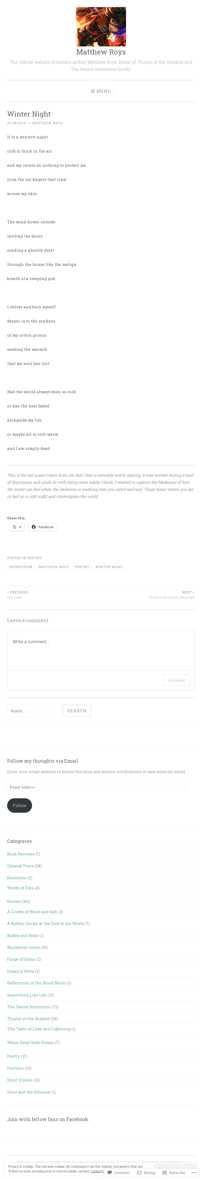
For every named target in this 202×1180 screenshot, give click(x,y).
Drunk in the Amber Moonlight (172, 594)
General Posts (20, 865)
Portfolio (15, 1068)
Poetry (34, 558)
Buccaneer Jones (23, 947)
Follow (19, 805)
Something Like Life (27, 995)
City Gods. (17, 594)
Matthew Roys (101, 51)
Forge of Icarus (21, 959)
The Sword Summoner (29, 1006)
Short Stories (19, 1079)
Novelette (17, 877)
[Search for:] (35, 710)
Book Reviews (20, 853)
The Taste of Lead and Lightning (38, 1028)
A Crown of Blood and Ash (32, 911)
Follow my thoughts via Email (42, 761)
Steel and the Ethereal (28, 1092)
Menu (104, 91)
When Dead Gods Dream (30, 1042)
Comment (176, 680)
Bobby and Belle (22, 935)
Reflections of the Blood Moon (36, 982)
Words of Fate (20, 887)
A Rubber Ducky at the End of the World (45, 923)
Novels (14, 901)
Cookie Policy (100, 1171)
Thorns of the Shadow (28, 1018)
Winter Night (109, 567)
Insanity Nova (20, 971)
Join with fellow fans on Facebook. (48, 1119)
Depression (20, 567)
